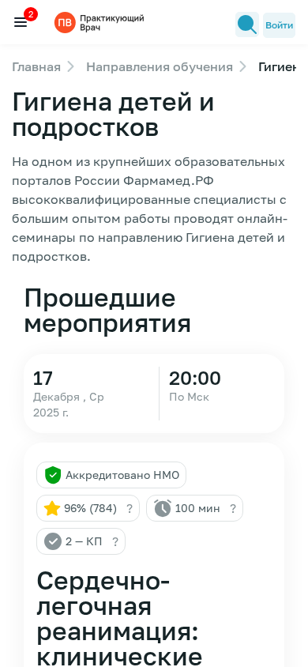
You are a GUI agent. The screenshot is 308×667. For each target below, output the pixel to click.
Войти (279, 25)
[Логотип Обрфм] (101, 21)
